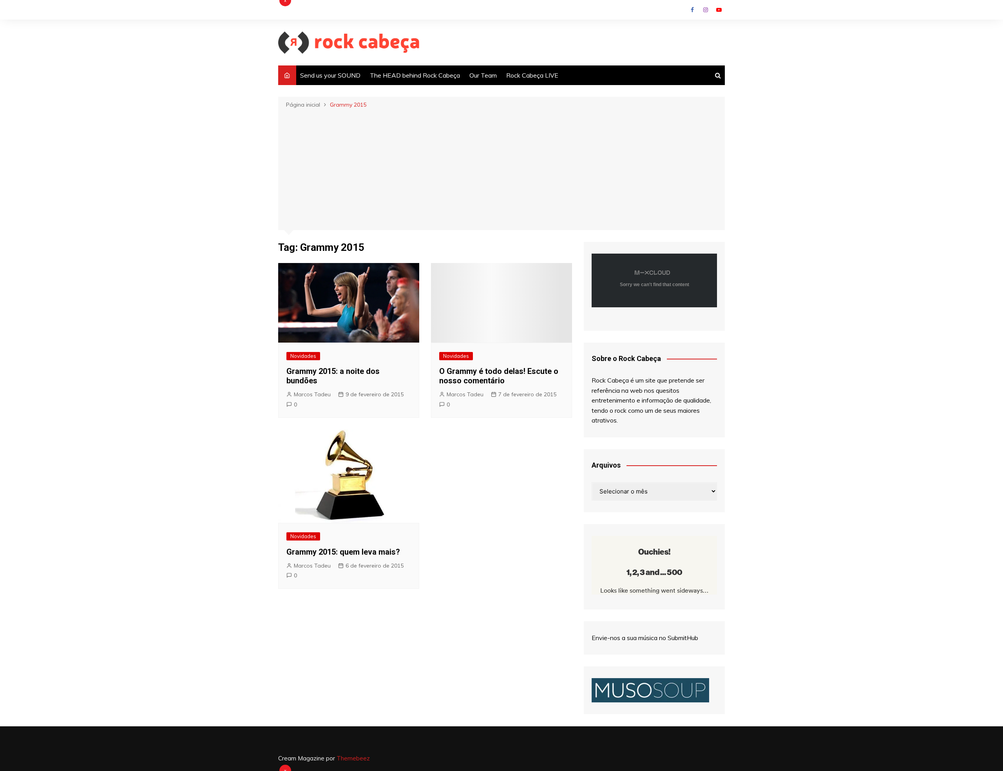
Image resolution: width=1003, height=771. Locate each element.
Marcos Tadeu (312, 394)
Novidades (303, 356)
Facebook (692, 10)
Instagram (706, 10)
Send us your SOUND (330, 75)
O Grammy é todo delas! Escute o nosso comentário (498, 375)
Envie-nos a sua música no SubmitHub (645, 638)
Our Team (483, 75)
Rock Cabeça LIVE (532, 75)
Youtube (719, 10)
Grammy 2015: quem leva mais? (343, 552)
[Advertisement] (501, 168)
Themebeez (353, 758)
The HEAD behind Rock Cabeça (415, 75)
